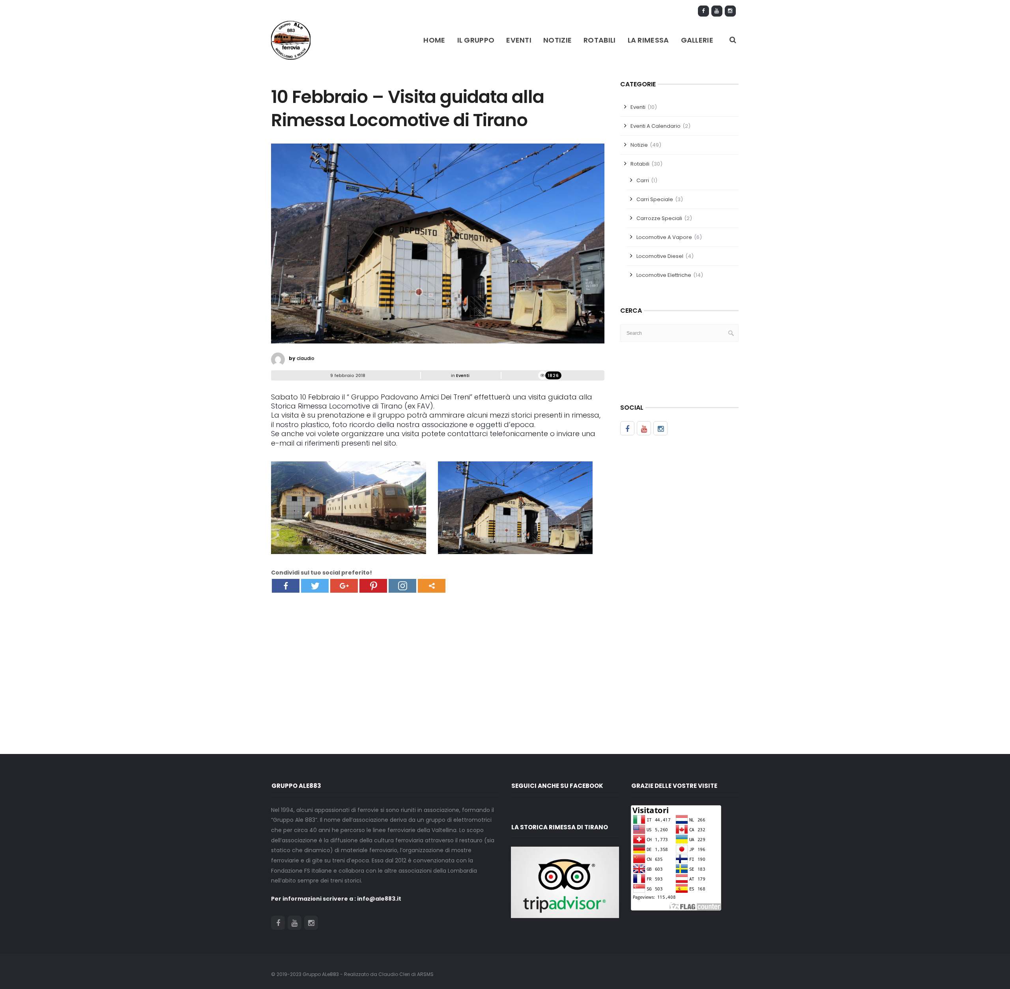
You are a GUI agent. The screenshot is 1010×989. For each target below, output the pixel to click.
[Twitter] (315, 586)
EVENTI (518, 40)
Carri (642, 180)
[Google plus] (344, 586)
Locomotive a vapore (664, 237)
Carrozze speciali (659, 218)
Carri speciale (654, 199)
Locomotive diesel (659, 256)
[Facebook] (285, 586)
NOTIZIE (557, 40)
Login (684, 10)
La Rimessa (648, 40)
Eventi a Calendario (655, 126)
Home (434, 40)
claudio (305, 358)
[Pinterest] (373, 586)
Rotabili (599, 40)
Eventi (462, 375)
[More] (431, 586)
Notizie (639, 145)
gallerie (697, 40)
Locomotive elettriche (663, 275)
